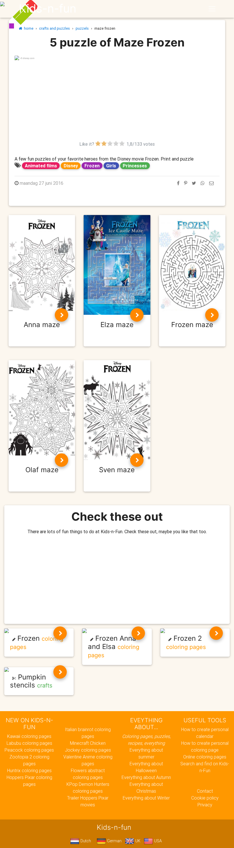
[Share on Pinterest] (185, 183)
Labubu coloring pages (29, 743)
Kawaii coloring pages (29, 736)
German (114, 840)
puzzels (82, 28)
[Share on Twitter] (194, 183)
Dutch (85, 840)
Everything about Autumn (146, 777)
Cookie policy (205, 798)
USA (157, 840)
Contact (205, 791)
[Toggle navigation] (212, 8)
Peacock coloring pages (29, 750)
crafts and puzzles (54, 28)
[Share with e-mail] (211, 183)
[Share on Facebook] (178, 183)
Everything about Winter (146, 798)
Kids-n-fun (47, 8)
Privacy (204, 805)
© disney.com (27, 58)
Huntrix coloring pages (29, 770)
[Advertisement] (117, 101)
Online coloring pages (204, 757)
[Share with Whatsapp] (203, 183)
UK (137, 840)
